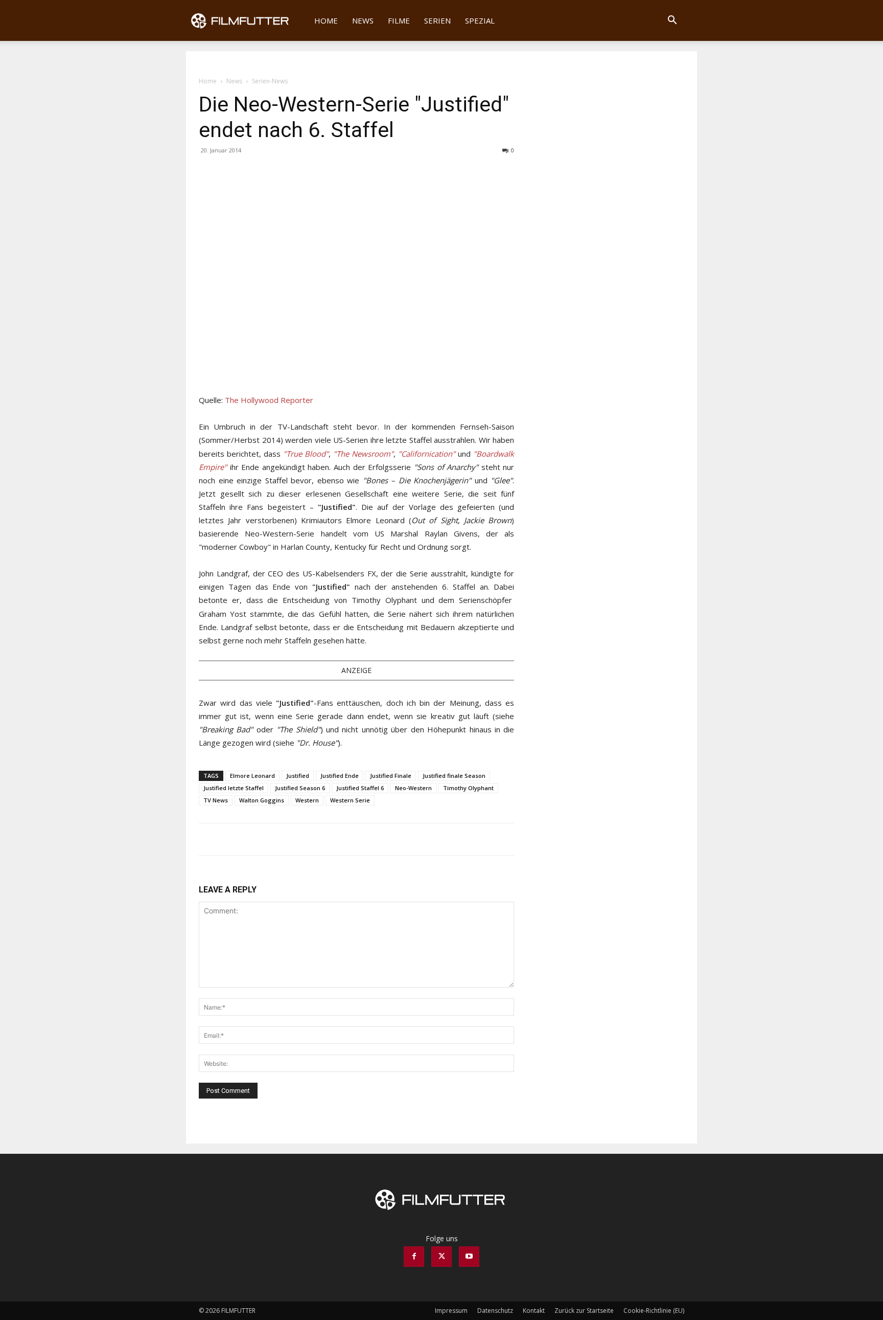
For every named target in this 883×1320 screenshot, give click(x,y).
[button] (672, 21)
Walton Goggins (261, 800)
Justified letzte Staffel (233, 788)
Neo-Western (413, 788)
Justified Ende (339, 775)
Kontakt (534, 1310)
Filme (399, 20)
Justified (297, 775)
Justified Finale (390, 775)
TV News (215, 800)
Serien (437, 20)
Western (307, 800)
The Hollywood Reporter (269, 400)
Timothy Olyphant (468, 788)
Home (326, 20)
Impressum (451, 1310)
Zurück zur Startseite (584, 1310)
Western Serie (350, 800)
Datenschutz (495, 1310)
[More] (256, 173)
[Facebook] (209, 173)
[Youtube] (469, 1256)
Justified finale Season (454, 775)
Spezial (480, 20)
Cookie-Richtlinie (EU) (653, 1310)
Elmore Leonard (252, 775)
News (363, 20)
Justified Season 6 (300, 788)
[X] (232, 173)
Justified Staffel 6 (360, 788)
